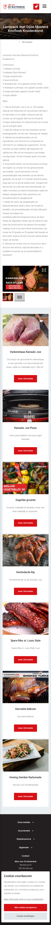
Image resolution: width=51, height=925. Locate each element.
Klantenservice (24, 839)
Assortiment (24, 830)
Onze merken (24, 822)
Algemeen (24, 847)
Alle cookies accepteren (26, 907)
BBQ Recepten (27, 42)
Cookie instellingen (25, 916)
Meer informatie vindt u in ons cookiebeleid (23, 899)
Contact (25, 856)
